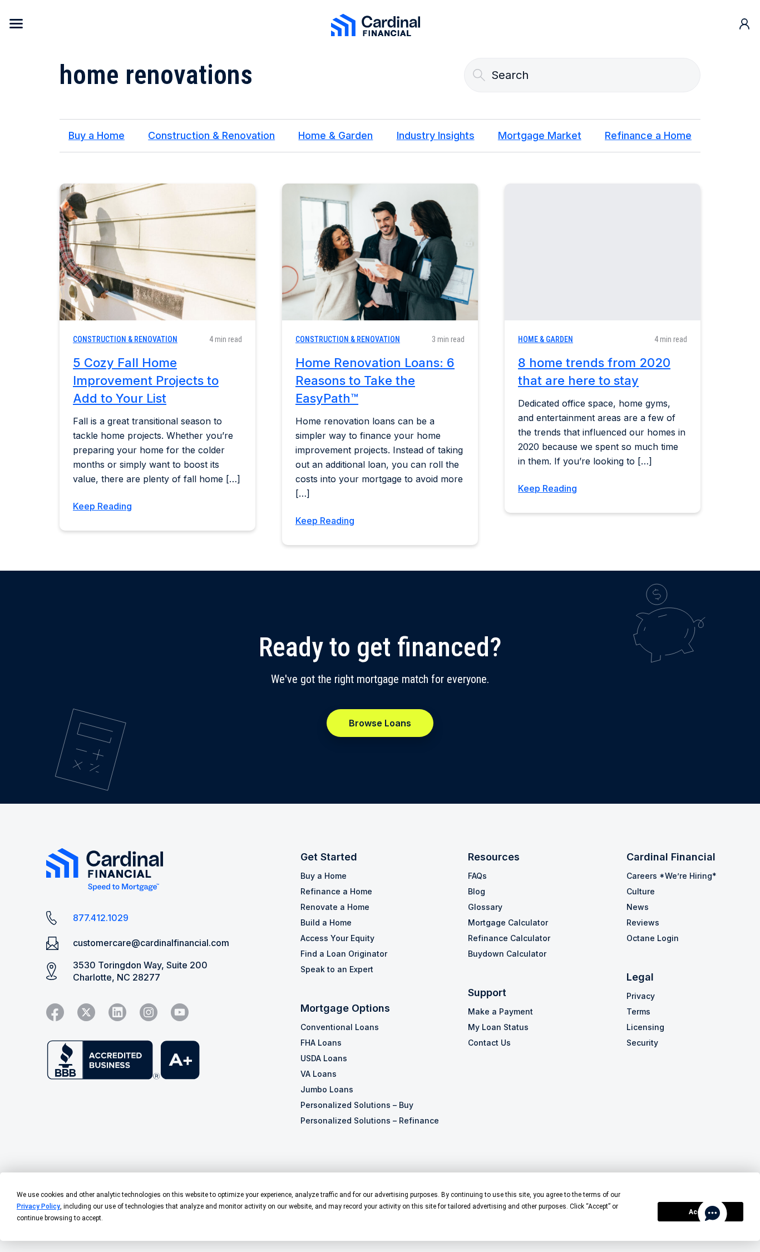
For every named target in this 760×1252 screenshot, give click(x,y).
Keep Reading (102, 506)
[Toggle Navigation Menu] (16, 23)
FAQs (477, 875)
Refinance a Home (648, 135)
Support (487, 992)
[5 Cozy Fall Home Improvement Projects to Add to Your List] (157, 252)
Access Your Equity (337, 938)
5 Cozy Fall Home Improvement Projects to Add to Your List (146, 380)
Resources (494, 857)
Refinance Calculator (509, 938)
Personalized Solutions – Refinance (369, 1120)
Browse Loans (380, 723)
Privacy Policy (38, 1206)
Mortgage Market (539, 135)
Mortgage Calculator (508, 922)
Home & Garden (335, 135)
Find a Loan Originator (343, 953)
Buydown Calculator (507, 953)
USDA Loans (323, 1058)
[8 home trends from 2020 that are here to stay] (602, 252)
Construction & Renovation (211, 135)
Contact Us (489, 1042)
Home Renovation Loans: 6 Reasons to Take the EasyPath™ (375, 380)
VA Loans (318, 1073)
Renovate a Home (334, 907)
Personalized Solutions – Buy (356, 1105)
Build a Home (326, 922)
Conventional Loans (339, 1027)
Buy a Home (96, 135)
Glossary (485, 907)
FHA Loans (321, 1042)
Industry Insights (436, 135)
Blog (476, 891)
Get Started (328, 857)
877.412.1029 (101, 917)
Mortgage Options (345, 1008)
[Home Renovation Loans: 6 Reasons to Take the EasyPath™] (380, 252)
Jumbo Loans (326, 1089)
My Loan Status (498, 1027)
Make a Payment (500, 1011)
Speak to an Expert (336, 969)
